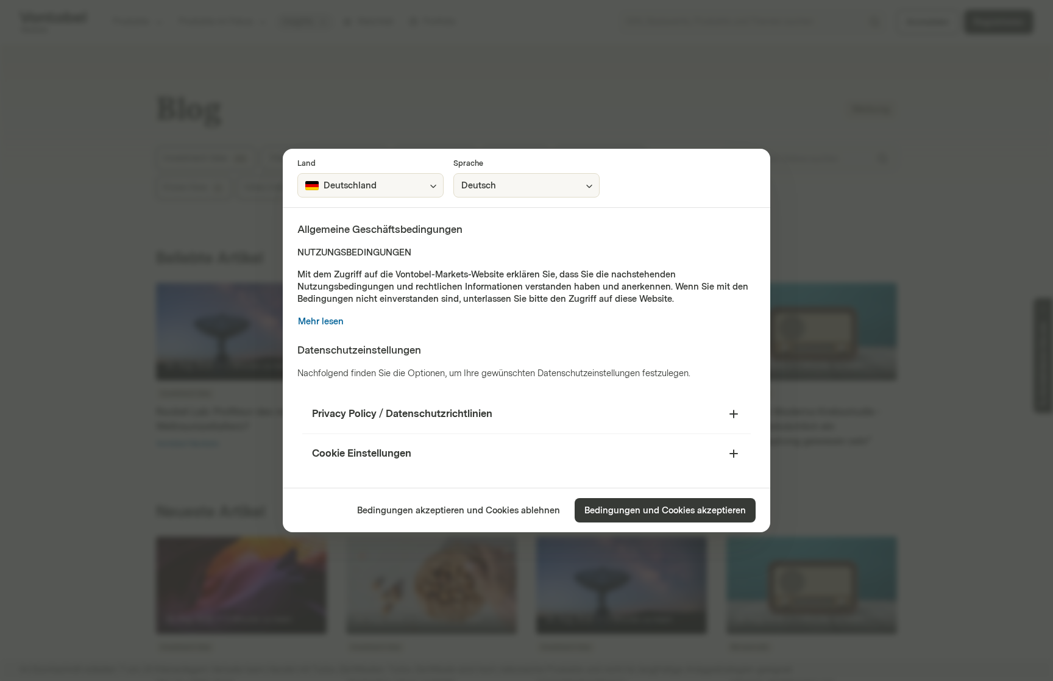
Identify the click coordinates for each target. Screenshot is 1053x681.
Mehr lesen (321, 321)
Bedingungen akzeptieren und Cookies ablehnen (458, 510)
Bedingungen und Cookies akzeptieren (665, 510)
